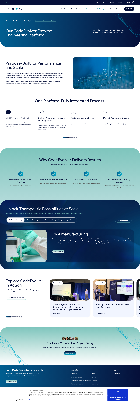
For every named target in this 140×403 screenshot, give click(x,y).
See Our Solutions (122, 220)
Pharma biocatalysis (33, 220)
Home (7, 21)
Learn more (57, 251)
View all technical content (15, 297)
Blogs (97, 2)
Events (104, 2)
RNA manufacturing (15, 220)
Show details (32, 399)
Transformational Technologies (95, 9)
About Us (64, 9)
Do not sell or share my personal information (118, 398)
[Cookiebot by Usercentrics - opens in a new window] (19, 400)
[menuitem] (97, 2)
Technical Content (115, 9)
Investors (119, 2)
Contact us (10, 381)
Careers (111, 2)
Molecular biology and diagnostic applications (59, 220)
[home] (14, 9)
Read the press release (49, 2)
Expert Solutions (76, 9)
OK (118, 391)
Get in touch (69, 353)
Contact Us (129, 9)
